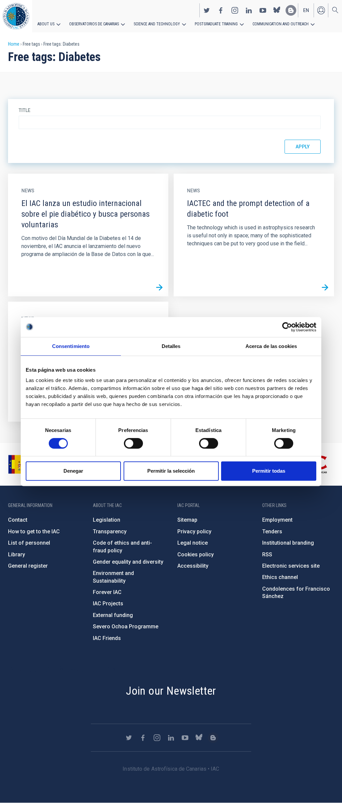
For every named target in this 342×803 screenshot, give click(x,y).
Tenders (272, 531)
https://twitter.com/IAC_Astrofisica (207, 10)
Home (13, 44)
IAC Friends (107, 638)
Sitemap (187, 520)
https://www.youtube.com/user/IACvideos (263, 10)
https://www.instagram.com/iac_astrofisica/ (235, 10)
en (306, 10)
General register (28, 566)
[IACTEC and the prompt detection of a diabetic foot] (325, 287)
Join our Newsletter (171, 690)
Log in (321, 10)
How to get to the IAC (34, 531)
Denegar (73, 471)
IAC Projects (108, 603)
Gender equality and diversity (128, 562)
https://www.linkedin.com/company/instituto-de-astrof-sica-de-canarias (249, 10)
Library (16, 554)
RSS (267, 554)
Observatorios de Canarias (94, 24)
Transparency (110, 531)
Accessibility (192, 566)
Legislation (106, 520)
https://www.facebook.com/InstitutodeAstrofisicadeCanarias (221, 10)
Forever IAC (107, 592)
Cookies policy (195, 554)
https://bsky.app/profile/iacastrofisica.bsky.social (277, 10)
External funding (113, 615)
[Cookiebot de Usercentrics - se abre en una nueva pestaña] (287, 327)
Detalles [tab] (171, 346)
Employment (277, 520)
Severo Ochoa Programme (125, 626)
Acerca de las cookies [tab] (271, 346)
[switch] (133, 443)
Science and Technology (157, 24)
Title (24, 110)
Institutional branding (288, 543)
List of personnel (29, 543)
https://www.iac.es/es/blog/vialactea (291, 10)
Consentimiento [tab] (71, 346)
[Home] (16, 16)
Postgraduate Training (216, 24)
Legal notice (192, 543)
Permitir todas (268, 471)
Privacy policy (194, 531)
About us (45, 24)
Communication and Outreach (280, 24)
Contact (17, 520)
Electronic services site (291, 566)
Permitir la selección (171, 471)
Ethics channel (280, 577)
